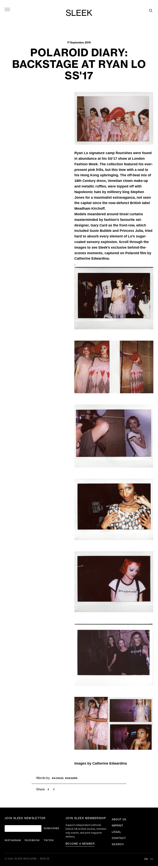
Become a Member (80, 843)
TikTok (49, 840)
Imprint (117, 825)
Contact (119, 838)
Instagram (13, 840)
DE (151, 859)
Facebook (32, 840)
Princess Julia (131, 231)
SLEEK (79, 13)
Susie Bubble (101, 231)
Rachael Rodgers (65, 778)
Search (118, 844)
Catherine (100, 763)
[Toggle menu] (7, 9)
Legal (116, 832)
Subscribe (51, 828)
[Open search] (150, 10)
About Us (119, 819)
